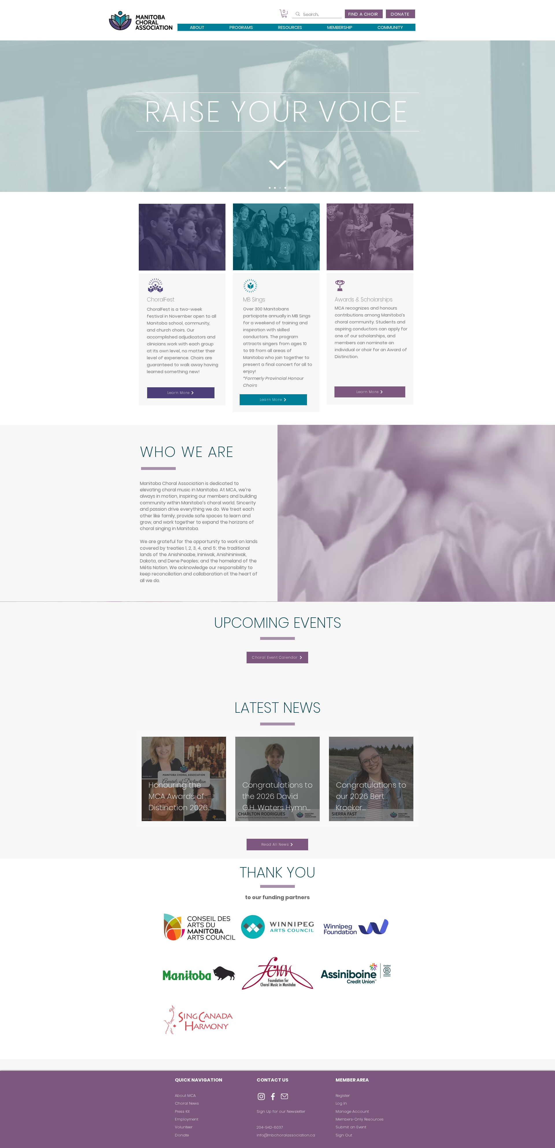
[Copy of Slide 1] (280, 188)
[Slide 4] (285, 188)
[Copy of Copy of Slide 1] (275, 188)
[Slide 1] (270, 188)
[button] (284, 14)
